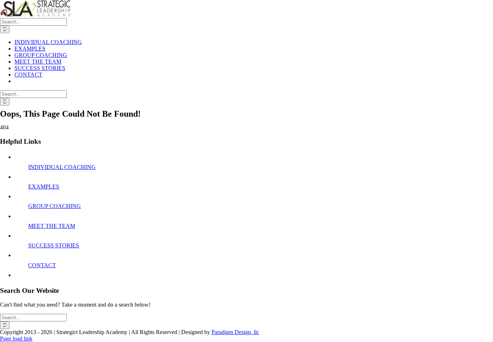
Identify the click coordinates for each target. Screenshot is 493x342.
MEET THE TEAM (51, 226)
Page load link (16, 338)
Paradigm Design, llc (235, 332)
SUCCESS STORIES (53, 245)
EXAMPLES (43, 186)
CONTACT (42, 265)
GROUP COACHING (54, 206)
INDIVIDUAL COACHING (62, 167)
